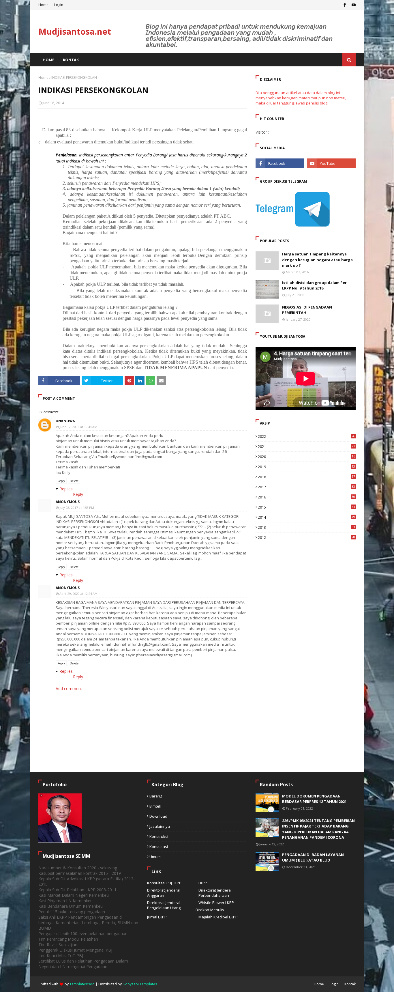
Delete (74, 481)
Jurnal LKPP (157, 917)
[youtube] (353, 5)
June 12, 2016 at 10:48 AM (78, 427)
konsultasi (158, 846)
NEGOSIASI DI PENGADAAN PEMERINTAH (307, 309)
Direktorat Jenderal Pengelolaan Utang (164, 905)
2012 (306, 537)
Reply (61, 481)
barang (155, 796)
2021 (306, 446)
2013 (306, 527)
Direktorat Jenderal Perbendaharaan (215, 893)
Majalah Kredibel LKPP (218, 917)
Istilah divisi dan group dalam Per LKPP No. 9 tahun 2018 (314, 285)
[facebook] (344, 5)
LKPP (202, 882)
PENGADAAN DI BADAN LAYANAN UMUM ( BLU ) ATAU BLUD (313, 857)
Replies (66, 489)
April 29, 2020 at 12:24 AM (78, 593)
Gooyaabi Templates (140, 984)
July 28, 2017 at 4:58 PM (76, 507)
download (158, 816)
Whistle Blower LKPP (216, 902)
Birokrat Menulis (210, 909)
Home (43, 4)
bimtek (155, 806)
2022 (306, 436)
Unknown (66, 421)
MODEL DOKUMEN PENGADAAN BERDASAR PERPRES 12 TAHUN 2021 (314, 798)
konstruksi (158, 836)
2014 (306, 517)
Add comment (69, 688)
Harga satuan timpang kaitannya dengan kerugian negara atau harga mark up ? (317, 259)
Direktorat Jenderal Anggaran (163, 893)
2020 (306, 456)
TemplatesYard (82, 984)
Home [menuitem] (48, 59)
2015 (306, 507)
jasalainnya (159, 826)
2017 (306, 487)
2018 (306, 476)
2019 (306, 466)
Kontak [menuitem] (71, 59)
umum (155, 856)
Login (58, 4)
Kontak (350, 984)
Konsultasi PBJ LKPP (164, 882)
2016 (306, 497)
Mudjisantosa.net (74, 31)
